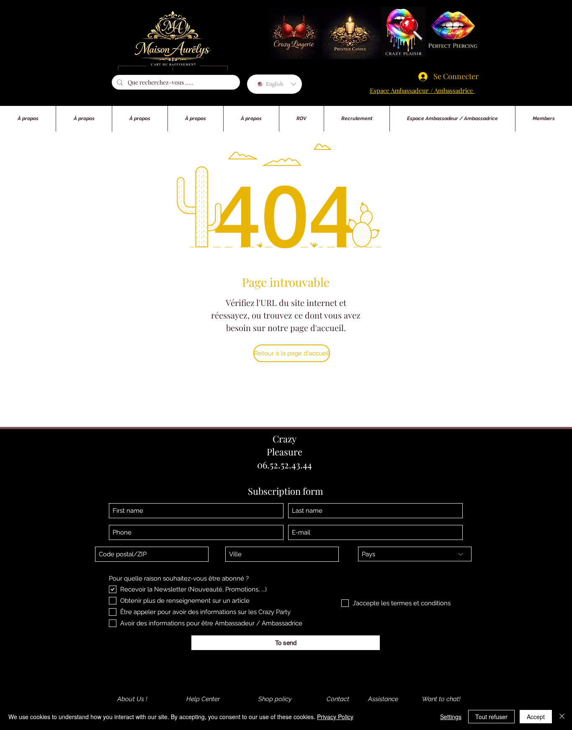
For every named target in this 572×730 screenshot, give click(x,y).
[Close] (562, 716)
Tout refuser (491, 716)
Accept (536, 716)
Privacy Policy (335, 716)
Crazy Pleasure (284, 445)
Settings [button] (450, 716)
